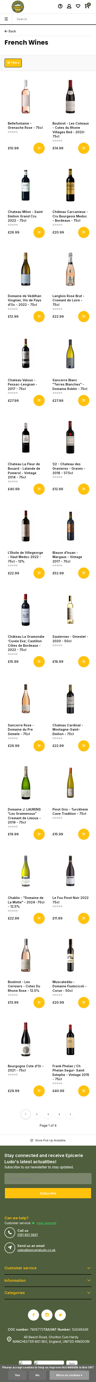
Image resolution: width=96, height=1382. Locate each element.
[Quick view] (39, 148)
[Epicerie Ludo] (18, 6)
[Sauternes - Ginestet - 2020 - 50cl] (70, 610)
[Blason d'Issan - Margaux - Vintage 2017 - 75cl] (70, 526)
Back (12, 31)
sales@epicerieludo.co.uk (36, 1250)
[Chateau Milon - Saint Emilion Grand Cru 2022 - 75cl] (25, 185)
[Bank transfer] (71, 1364)
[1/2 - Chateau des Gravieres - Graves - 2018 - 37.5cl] (70, 437)
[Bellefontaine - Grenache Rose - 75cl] (25, 96)
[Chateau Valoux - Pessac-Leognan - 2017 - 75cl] (25, 353)
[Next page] (70, 1114)
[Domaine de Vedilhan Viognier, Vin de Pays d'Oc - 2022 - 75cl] (25, 269)
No (37, 1375)
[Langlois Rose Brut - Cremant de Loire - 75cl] (70, 269)
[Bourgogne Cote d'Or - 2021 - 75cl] (25, 1039)
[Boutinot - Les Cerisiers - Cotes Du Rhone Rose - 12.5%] (25, 955)
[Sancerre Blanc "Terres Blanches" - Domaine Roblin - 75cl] (70, 353)
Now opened (46, 1223)
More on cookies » (69, 1375)
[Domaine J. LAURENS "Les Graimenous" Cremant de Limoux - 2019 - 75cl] (25, 782)
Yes (17, 1375)
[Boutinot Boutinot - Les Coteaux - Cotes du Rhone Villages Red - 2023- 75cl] (70, 96)
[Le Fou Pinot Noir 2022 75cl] (70, 871)
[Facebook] (33, 1315)
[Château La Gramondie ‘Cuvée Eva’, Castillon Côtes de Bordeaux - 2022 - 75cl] (25, 610)
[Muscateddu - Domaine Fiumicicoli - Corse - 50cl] (70, 955)
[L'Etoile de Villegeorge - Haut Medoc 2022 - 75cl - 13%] (25, 526)
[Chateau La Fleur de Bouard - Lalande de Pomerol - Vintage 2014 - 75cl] (25, 437)
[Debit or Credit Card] (49, 1364)
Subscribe (48, 1193)
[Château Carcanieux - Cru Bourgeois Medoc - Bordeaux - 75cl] (70, 185)
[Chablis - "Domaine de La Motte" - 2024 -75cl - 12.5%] (25, 871)
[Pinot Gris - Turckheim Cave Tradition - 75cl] (70, 782)
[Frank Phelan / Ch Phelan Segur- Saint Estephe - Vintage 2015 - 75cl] (70, 1039)
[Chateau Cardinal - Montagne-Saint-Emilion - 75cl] (70, 698)
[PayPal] (25, 1364)
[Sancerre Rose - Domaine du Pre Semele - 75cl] (25, 698)
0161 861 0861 (27, 1235)
